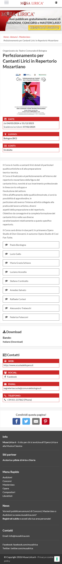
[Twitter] (26, 421)
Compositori (9, 492)
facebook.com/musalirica (25, 544)
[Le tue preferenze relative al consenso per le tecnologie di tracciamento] (57, 559)
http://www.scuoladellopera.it (18, 365)
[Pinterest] (45, 421)
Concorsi (7, 481)
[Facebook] (16, 421)
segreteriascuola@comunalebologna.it (22, 388)
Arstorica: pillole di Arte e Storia (19, 460)
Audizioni (7, 477)
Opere (6, 488)
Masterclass (9, 484)
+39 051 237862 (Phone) (19, 399)
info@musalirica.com (19, 535)
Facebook (12, 376)
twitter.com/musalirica (22, 548)
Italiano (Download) (13, 341)
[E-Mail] (36, 421)
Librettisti (7, 495)
